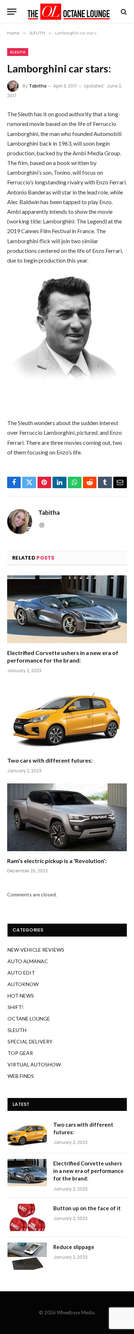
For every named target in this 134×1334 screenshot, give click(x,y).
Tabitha (37, 86)
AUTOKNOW (23, 984)
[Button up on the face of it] (27, 1217)
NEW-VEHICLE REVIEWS (36, 950)
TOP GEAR (20, 1053)
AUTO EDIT (21, 973)
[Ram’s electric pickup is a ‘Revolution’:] (67, 817)
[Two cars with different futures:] (67, 717)
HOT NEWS (21, 996)
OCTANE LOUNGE (29, 1018)
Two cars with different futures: (50, 760)
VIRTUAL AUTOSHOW (34, 1064)
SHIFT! (16, 1007)
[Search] (123, 12)
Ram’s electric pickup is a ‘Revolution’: (56, 860)
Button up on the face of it (87, 1208)
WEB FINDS (21, 1076)
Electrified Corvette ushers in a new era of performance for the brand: (88, 1171)
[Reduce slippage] (27, 1256)
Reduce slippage (73, 1247)
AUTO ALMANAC (28, 961)
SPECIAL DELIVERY (30, 1041)
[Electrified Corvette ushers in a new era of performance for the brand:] (67, 609)
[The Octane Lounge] (68, 11)
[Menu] (11, 12)
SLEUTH (17, 52)
